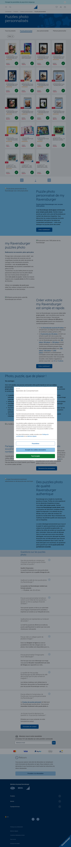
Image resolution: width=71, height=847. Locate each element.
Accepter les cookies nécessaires (35, 450)
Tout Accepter (35, 456)
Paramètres (35, 443)
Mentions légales (31, 436)
